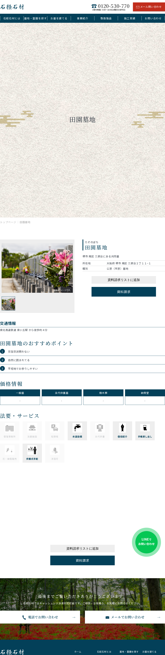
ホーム (77, 651)
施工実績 (129, 18)
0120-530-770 (111, 7)
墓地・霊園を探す (35, 18)
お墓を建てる (59, 18)
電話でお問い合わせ (43, 617)
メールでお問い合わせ (128, 617)
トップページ (8, 222)
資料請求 (123, 291)
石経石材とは (11, 18)
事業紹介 (82, 18)
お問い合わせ (153, 18)
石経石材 (12, 7)
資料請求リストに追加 (124, 280)
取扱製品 (106, 18)
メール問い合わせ (151, 7)
